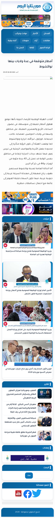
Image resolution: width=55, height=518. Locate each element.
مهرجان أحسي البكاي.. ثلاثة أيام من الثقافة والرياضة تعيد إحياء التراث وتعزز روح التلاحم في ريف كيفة (21, 408)
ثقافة (32, 48)
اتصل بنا (20, 48)
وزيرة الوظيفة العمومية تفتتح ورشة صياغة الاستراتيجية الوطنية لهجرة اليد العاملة (28, 253)
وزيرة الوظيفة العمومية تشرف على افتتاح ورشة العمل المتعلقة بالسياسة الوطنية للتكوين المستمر (29, 331)
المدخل (47, 34)
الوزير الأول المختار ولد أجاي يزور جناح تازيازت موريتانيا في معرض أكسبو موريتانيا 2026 (28, 370)
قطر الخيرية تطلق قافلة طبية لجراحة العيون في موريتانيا (20, 434)
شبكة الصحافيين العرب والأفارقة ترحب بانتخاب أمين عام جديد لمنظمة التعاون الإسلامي (20, 422)
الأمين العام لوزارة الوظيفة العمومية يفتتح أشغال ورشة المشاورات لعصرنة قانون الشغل (28, 292)
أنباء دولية (12, 41)
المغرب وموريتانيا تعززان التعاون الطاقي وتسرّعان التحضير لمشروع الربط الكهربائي (21, 394)
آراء (36, 41)
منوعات (25, 41)
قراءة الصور (45, 48)
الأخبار (35, 34)
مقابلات (46, 41)
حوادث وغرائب (21, 34)
